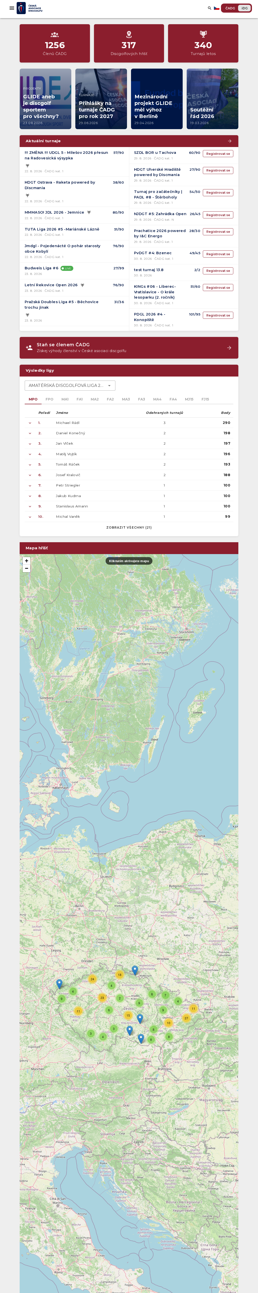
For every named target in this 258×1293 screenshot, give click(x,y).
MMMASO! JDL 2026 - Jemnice (54, 212)
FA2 (110, 399)
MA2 (95, 399)
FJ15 (205, 399)
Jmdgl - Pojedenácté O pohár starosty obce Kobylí (62, 249)
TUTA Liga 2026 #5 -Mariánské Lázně (62, 229)
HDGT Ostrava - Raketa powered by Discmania (60, 185)
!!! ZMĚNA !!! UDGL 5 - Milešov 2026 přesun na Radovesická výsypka (66, 155)
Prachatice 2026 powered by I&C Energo (160, 233)
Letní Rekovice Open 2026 (51, 285)
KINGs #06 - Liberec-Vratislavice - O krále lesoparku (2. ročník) (155, 292)
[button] (140, 1019)
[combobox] (70, 386)
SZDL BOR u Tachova (155, 152)
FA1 (80, 399)
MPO (33, 399)
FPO (49, 399)
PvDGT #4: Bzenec (153, 253)
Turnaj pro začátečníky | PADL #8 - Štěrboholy (158, 194)
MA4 (157, 399)
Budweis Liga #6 (41, 268)
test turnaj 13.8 (149, 270)
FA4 (173, 399)
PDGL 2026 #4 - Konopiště (150, 317)
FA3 (141, 399)
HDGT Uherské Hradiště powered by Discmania (157, 172)
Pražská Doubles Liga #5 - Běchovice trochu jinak (62, 305)
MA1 (65, 399)
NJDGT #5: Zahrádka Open (160, 214)
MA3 (126, 399)
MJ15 (189, 399)
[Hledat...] (209, 8)
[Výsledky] (27, 165)
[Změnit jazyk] (217, 8)
